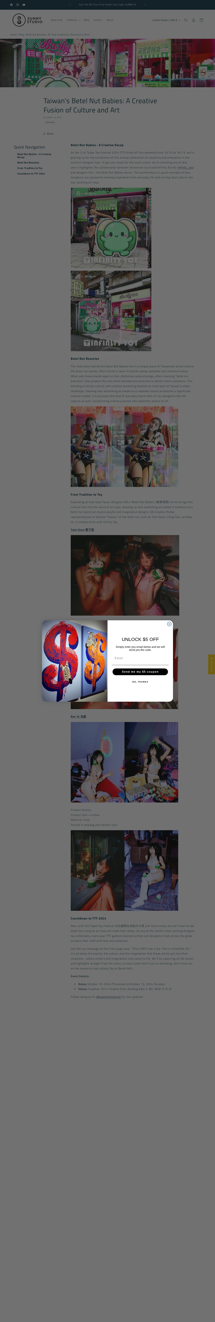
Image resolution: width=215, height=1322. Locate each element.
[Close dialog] (169, 624)
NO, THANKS (140, 682)
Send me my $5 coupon (140, 671)
